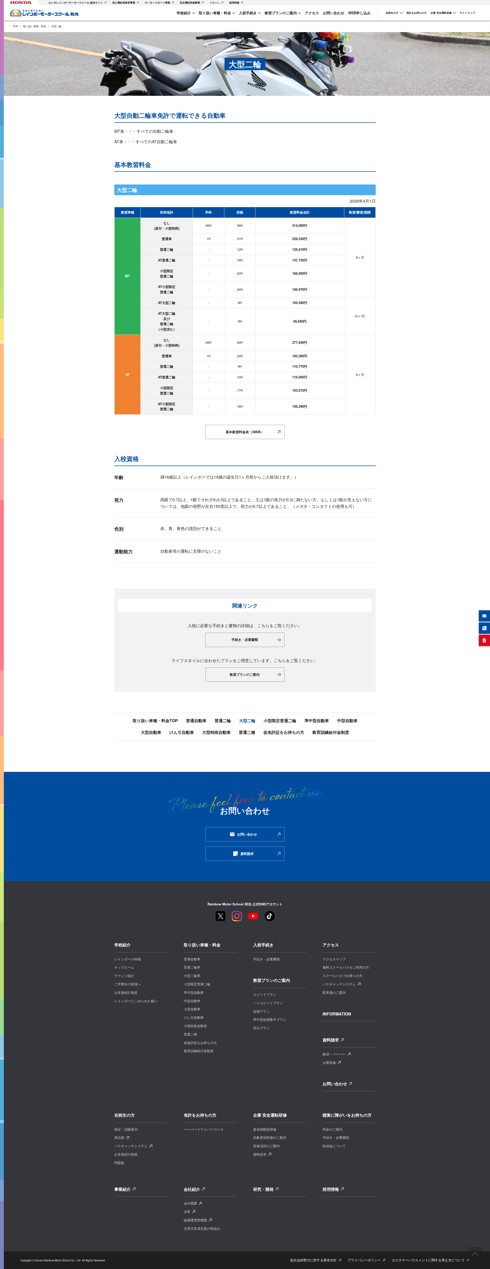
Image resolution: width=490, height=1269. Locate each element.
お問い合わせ (333, 12)
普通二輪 (223, 721)
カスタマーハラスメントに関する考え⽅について (428, 1260)
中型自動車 (347, 721)
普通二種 (247, 732)
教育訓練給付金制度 (330, 732)
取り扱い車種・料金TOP (155, 721)
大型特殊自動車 (216, 732)
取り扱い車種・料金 (34, 26)
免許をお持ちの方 (416, 13)
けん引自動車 (181, 732)
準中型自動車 (316, 721)
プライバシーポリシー (364, 1260)
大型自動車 (151, 732)
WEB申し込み (359, 12)
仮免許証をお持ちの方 (283, 732)
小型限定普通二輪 (280, 721)
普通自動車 (196, 721)
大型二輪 (247, 721)
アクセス (312, 12)
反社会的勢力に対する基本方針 (313, 1260)
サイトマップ (467, 13)
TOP (15, 26)
